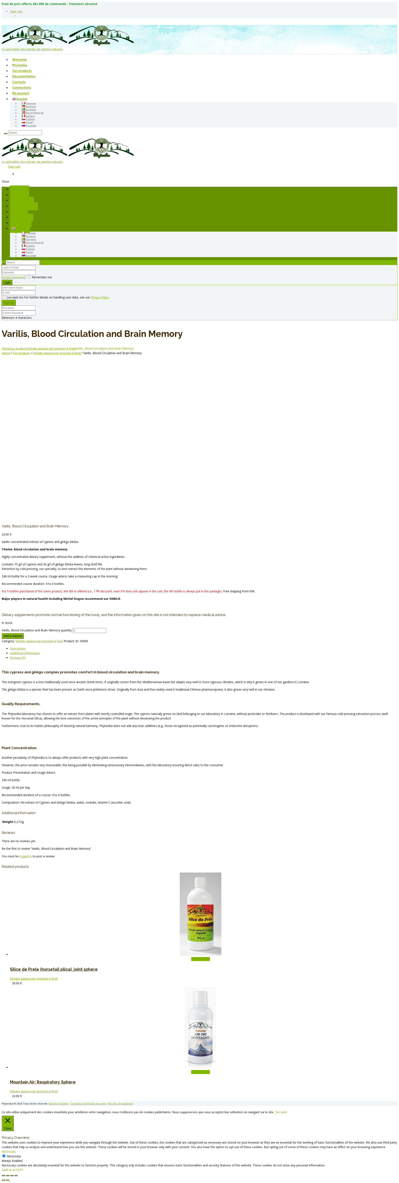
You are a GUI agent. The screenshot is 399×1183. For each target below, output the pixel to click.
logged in (26, 856)
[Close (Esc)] (15, 1175)
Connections (21, 88)
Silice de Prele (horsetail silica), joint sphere (54, 969)
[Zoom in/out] (3, 1175)
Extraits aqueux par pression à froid (51, 348)
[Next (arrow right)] (7, 1180)
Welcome (19, 59)
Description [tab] (17, 648)
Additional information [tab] (25, 653)
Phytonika (19, 65)
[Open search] (5, 133)
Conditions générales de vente (88, 1103)
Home (6, 348)
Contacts (19, 82)
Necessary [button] (9, 1152)
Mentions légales (58, 1103)
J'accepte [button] (281, 1112)
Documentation (24, 76)
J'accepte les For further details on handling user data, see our (57, 297)
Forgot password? (14, 277)
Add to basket (12, 636)
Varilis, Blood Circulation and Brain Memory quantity (37, 630)
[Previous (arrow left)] (3, 1180)
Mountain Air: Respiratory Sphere (43, 1082)
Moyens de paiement (120, 1103)
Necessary (14, 1156)
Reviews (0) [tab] (17, 658)
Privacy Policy (100, 297)
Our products (22, 71)
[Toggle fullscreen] (7, 1175)
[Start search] (3, 263)
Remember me (42, 277)
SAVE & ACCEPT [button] (12, 1170)
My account (20, 93)
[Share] (11, 1175)
